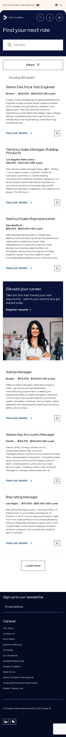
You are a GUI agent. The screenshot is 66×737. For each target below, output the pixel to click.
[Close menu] (59, 17)
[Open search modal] (40, 17)
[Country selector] (33, 5)
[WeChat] (13, 722)
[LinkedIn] (6, 722)
